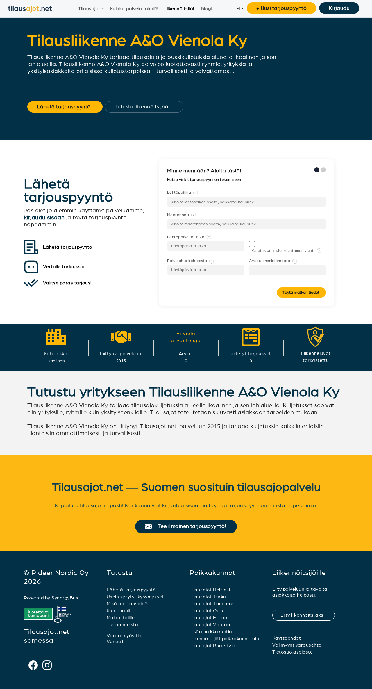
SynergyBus (64, 597)
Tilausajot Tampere (211, 603)
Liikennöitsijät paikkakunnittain (224, 638)
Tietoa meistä (122, 624)
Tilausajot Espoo (208, 617)
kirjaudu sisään (44, 217)
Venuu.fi (116, 641)
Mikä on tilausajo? (127, 603)
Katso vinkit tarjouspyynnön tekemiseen (204, 180)
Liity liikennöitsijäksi (306, 615)
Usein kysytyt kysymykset (135, 596)
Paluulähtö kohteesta (189, 261)
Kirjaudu (339, 8)
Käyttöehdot (286, 637)
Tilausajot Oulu (206, 610)
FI (238, 8)
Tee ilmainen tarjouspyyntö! (194, 526)
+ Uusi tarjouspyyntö (281, 8)
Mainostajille (121, 617)
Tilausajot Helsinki (209, 589)
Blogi (206, 8)
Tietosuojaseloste (292, 651)
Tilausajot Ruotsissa (212, 645)
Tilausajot (89, 8)
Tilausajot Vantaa (209, 624)
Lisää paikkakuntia (210, 631)
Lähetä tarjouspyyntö (67, 107)
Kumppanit (119, 610)
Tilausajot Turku (207, 596)
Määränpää (180, 215)
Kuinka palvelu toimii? (134, 8)
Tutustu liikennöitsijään (147, 107)
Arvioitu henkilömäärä (272, 261)
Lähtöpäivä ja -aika (188, 237)
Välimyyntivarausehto (297, 644)
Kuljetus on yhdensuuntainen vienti (285, 251)
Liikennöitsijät (179, 8)
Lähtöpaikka (181, 193)
